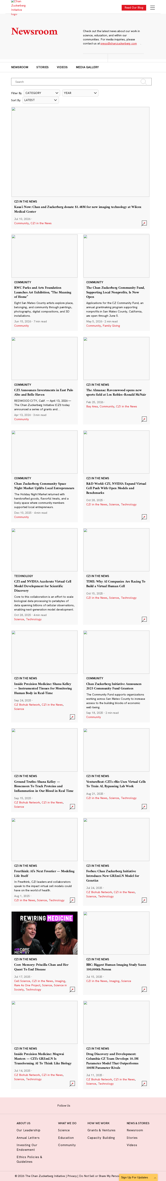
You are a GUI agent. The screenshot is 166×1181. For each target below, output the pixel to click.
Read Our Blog (134, 7)
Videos (62, 67)
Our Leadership (28, 1130)
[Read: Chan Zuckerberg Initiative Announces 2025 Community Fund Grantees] (116, 676)
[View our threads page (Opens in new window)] (88, 1105)
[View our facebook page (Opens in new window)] (75, 1105)
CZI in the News (41, 223)
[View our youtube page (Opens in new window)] (107, 1105)
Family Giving (111, 325)
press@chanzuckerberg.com (119, 43)
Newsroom (19, 67)
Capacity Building (101, 1138)
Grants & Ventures (101, 1130)
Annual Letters (28, 1138)
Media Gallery (87, 67)
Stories (42, 67)
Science (114, 504)
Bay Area (92, 406)
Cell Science (22, 981)
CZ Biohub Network (27, 704)
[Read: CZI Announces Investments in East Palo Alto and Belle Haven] (45, 380)
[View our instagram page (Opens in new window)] (81, 1105)
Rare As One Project (27, 985)
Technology (128, 504)
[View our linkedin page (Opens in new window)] (94, 1105)
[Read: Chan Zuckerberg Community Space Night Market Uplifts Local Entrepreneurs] (45, 476)
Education (66, 1138)
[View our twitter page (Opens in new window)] (100, 1105)
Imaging (60, 981)
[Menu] (152, 8)
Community (21, 223)
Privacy (72, 1176)
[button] (42, 93)
